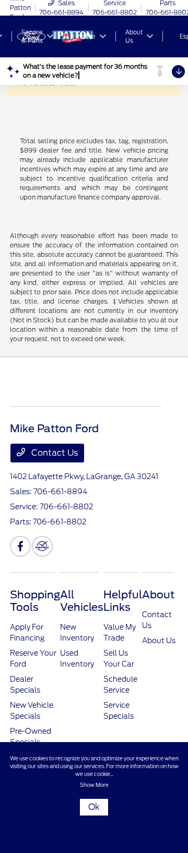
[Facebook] (20, 546)
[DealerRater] (42, 546)
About (158, 594)
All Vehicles (81, 600)
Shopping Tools (35, 600)
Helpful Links (122, 600)
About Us (158, 640)
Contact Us (53, 453)
